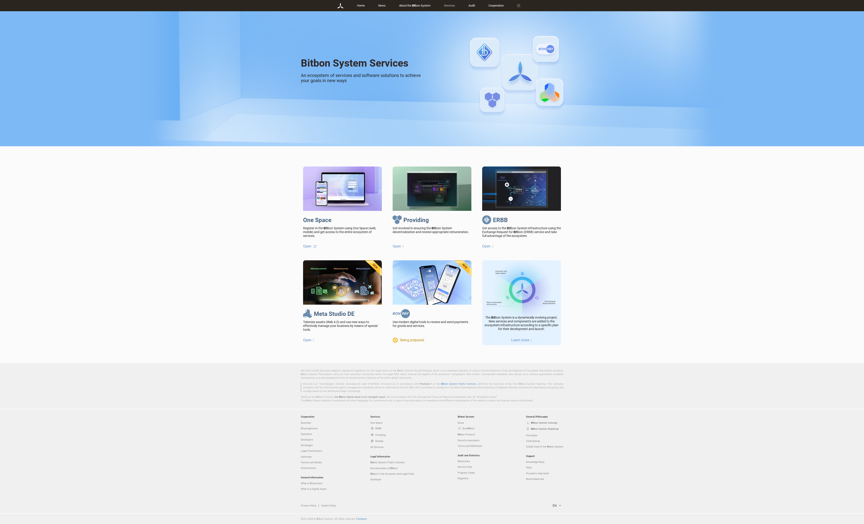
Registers (463, 478)
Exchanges (307, 445)
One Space (376, 422)
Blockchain (464, 461)
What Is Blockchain (311, 483)
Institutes (306, 456)
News (382, 5)
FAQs (529, 467)
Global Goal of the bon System (544, 446)
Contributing (533, 441)
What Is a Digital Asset (313, 488)
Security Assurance (468, 440)
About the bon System (414, 5)
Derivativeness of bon (384, 468)
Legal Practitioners (311, 450)
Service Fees (465, 466)
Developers (307, 439)
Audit (471, 5)
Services (449, 5)
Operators (306, 434)
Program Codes (466, 472)
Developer (375, 479)
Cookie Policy (328, 505)
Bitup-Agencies (309, 428)
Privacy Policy (308, 505)
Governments (308, 468)
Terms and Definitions (470, 446)
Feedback (361, 518)
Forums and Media (311, 462)
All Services (377, 447)
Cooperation (496, 5)
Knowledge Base (535, 461)
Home (361, 5)
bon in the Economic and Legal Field (392, 473)
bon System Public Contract (458, 383)
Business (306, 422)
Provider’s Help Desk (537, 473)
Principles (531, 435)
